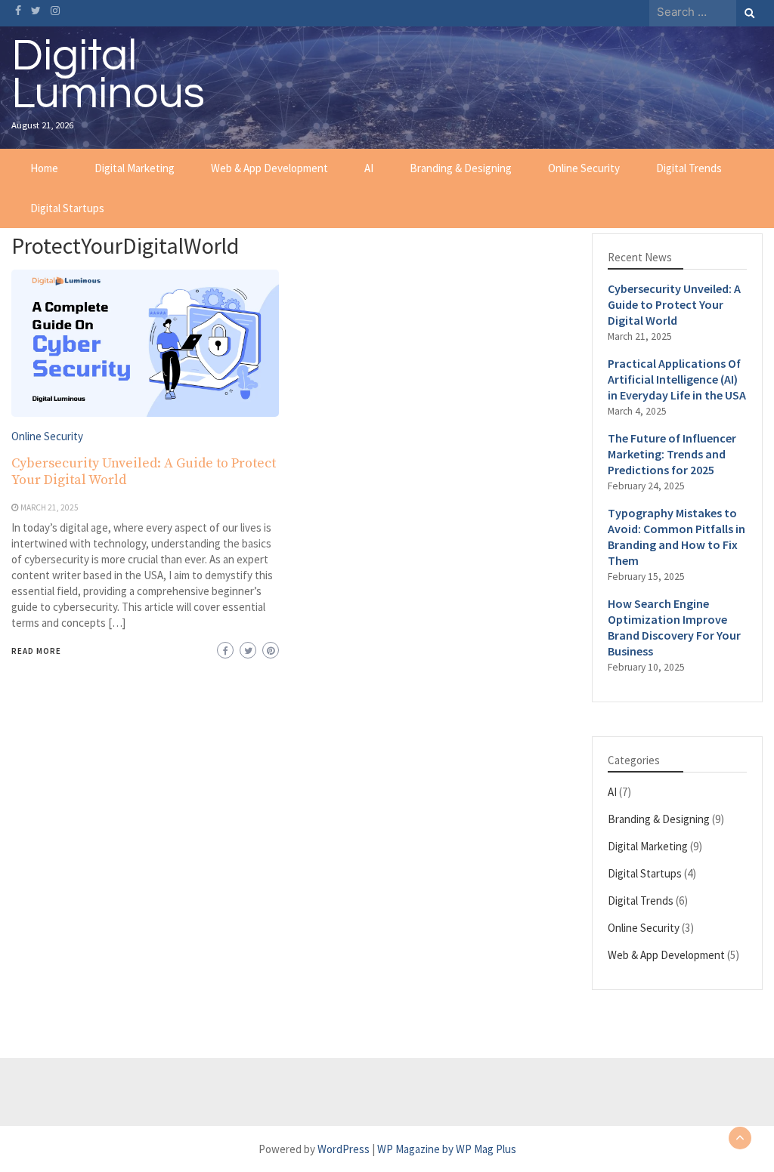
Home (44, 168)
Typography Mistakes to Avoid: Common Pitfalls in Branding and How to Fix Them (676, 536)
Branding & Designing (461, 168)
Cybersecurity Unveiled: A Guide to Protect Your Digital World (143, 472)
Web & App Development (269, 168)
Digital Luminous (108, 74)
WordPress (343, 1149)
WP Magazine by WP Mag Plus (446, 1149)
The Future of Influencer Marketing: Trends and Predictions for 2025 (672, 453)
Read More (36, 651)
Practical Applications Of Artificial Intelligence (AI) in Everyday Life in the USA (677, 379)
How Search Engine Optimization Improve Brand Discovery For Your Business (674, 627)
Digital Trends (689, 168)
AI (368, 168)
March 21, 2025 (49, 507)
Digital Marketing (134, 168)
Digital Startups (67, 208)
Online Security (584, 168)
